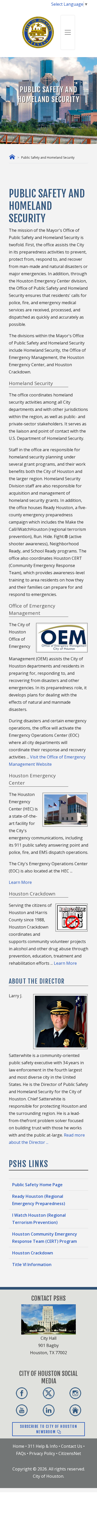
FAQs (21, 1453)
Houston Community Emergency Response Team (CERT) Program (44, 1237)
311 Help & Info (43, 1446)
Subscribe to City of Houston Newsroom (48, 1429)
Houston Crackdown (32, 1253)
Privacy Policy (42, 1453)
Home (18, 1446)
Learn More (20, 882)
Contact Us (71, 1446)
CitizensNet (69, 1453)
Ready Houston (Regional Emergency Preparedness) (38, 1199)
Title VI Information (31, 1264)
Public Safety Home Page (37, 1184)
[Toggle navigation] (68, 32)
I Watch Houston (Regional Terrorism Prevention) (39, 1218)
